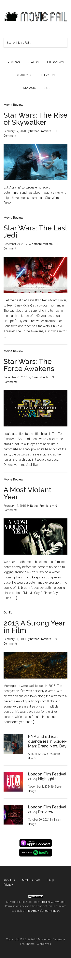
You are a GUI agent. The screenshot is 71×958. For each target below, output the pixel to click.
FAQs (51, 880)
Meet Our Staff (31, 880)
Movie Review (13, 105)
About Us (9, 880)
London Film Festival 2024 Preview (47, 809)
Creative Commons (52, 901)
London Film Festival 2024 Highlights (47, 776)
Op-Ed (8, 613)
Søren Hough (40, 377)
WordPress (44, 943)
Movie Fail (35, 17)
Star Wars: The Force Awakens (29, 365)
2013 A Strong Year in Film (34, 626)
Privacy (8, 884)
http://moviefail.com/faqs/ (42, 910)
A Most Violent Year (27, 493)
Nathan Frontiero (40, 131)
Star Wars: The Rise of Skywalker (35, 118)
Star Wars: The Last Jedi (35, 231)
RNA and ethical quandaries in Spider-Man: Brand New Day (47, 741)
